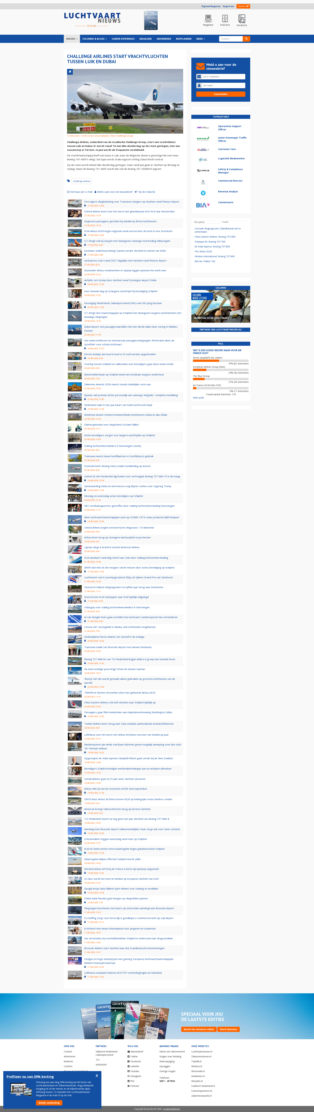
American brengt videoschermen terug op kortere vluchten (117, 809)
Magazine (146, 38)
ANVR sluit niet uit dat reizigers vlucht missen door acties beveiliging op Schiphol (129, 567)
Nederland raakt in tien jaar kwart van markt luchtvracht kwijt (118, 405)
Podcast (134, 1085)
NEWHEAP (101, 1064)
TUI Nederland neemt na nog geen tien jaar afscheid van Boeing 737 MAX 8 (126, 818)
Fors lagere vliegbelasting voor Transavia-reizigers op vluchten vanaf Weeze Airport (131, 201)
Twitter (134, 1056)
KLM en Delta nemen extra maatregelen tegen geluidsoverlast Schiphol (124, 848)
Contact (68, 1051)
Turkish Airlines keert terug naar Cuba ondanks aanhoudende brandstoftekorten (129, 723)
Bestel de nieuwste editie (199, 1029)
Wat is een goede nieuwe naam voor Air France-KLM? (217, 352)
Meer (199, 38)
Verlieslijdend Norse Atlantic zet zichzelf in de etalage (114, 636)
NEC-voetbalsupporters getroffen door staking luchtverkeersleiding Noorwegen (129, 505)
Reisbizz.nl (196, 1066)
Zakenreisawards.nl (201, 1095)
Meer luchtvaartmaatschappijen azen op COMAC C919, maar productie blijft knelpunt (131, 517)
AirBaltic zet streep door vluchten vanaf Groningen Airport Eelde (120, 280)
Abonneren (164, 38)
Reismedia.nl (198, 1071)
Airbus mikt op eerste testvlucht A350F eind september (115, 788)
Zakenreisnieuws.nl (201, 1056)
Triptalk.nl (196, 1061)
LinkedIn (134, 1066)
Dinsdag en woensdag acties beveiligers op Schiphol (113, 496)
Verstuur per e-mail (81, 191)
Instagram (135, 1076)
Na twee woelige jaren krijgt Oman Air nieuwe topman (114, 669)
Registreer (228, 6)
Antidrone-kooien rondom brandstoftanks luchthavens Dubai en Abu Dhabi (125, 414)
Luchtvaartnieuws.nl (201, 1051)
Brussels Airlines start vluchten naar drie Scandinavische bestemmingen (124, 948)
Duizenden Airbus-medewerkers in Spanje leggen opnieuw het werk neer (125, 270)
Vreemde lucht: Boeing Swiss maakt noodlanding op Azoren (117, 466)
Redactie (68, 1061)
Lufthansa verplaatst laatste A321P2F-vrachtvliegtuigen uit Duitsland (123, 972)
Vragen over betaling (170, 1056)
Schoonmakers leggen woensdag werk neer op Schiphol (115, 839)
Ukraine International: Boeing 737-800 (215, 256)
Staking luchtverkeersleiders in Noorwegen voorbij (112, 445)
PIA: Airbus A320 (203, 251)
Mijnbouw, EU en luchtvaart (211, 318)
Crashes (225, 222)
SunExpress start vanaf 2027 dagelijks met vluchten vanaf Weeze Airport (125, 260)
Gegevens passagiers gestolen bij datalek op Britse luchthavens (120, 221)
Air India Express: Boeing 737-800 (212, 246)
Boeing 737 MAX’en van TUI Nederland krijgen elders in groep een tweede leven (129, 659)
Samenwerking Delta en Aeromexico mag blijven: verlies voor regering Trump (127, 486)
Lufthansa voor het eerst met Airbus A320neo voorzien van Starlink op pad (126, 734)
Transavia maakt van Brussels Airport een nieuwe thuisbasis (118, 647)
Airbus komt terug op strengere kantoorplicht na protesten (117, 537)
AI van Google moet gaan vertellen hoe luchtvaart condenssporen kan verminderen (131, 617)
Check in (242, 6)
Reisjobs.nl (197, 1081)
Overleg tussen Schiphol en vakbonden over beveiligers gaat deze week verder (129, 364)
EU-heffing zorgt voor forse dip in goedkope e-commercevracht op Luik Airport (129, 918)
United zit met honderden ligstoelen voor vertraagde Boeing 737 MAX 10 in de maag (132, 476)
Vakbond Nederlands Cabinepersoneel (107, 1053)
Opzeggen (164, 1066)
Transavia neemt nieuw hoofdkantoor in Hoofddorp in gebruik (118, 456)
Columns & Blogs (93, 38)
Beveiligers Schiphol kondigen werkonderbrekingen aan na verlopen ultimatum (128, 768)
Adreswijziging (166, 1061)
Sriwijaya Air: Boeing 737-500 (210, 241)
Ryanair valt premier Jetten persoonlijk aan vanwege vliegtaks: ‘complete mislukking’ (131, 395)
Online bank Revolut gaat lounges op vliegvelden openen (116, 898)
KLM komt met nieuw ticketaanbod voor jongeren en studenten (120, 928)
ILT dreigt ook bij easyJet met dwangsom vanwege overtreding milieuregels (127, 240)
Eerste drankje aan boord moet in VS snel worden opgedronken (120, 354)
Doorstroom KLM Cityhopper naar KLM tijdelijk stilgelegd (116, 597)
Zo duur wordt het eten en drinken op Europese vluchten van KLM (121, 878)
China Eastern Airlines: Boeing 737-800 (215, 236)
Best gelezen (200, 222)
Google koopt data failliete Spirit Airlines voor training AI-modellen (121, 888)
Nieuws (71, 38)
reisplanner (184, 38)
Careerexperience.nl (201, 1090)
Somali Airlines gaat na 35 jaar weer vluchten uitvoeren (115, 778)
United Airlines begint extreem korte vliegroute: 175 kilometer (119, 527)
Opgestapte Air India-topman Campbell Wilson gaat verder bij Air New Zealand (128, 758)
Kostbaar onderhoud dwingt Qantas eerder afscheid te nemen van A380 (125, 250)
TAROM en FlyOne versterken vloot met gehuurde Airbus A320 (119, 692)
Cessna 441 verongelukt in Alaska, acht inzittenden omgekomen (120, 627)
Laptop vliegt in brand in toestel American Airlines (112, 547)
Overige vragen (167, 1071)
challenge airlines (82, 181)
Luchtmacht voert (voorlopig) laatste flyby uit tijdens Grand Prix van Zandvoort (128, 577)
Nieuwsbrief (137, 1051)
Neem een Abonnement (172, 1051)
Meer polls (198, 397)
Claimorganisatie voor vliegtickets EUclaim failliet (111, 424)
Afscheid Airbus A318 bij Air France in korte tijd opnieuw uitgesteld (121, 869)
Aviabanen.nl (198, 1076)
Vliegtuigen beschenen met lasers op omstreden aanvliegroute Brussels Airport (129, 908)
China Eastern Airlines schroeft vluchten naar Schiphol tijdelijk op (120, 702)
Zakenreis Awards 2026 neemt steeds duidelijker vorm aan (117, 384)
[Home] (92, 20)
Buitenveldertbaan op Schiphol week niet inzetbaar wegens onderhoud (124, 374)
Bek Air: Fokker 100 (205, 261)
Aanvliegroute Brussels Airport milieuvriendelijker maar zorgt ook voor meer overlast (132, 829)
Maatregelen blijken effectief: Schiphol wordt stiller (112, 859)
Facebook (135, 1061)
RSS (132, 1081)
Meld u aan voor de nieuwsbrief (114, 191)
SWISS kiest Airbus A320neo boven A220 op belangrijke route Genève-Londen (128, 799)
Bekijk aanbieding (49, 1102)
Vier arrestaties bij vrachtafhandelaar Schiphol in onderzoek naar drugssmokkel (128, 938)
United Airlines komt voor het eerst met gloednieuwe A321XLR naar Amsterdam (129, 211)
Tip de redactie (146, 191)
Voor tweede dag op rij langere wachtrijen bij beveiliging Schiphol (120, 291)
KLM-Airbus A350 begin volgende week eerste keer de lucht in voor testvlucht (128, 231)
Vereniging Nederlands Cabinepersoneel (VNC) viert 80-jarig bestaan (123, 303)
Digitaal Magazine (211, 6)
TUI (97, 1059)
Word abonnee (228, 1029)
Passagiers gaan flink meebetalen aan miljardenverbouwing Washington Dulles (128, 712)
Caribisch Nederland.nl (203, 1085)
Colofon (68, 1066)
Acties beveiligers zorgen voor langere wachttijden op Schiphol (119, 435)
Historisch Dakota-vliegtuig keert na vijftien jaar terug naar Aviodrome (123, 587)
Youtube (134, 1071)
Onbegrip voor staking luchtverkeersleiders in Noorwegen (117, 607)
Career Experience (123, 38)
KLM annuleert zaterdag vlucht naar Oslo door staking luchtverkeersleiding (126, 557)
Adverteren (69, 1056)
